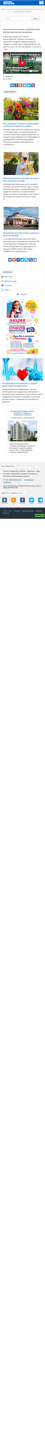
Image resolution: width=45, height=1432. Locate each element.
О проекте (17, 511)
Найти (35, 18)
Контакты (6, 513)
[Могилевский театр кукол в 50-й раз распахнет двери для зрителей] (22, 219)
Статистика (38, 511)
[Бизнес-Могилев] (9, 3)
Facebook (8, 285)
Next (35, 432)
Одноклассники (10, 281)
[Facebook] (16, 85)
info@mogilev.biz (15, 480)
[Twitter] (29, 85)
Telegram (24, 294)
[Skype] (27, 260)
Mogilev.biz (4, 9)
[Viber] (33, 85)
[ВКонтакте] (12, 85)
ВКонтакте (8, 277)
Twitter (6, 290)
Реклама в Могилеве (28, 511)
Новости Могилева (14, 9)
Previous (9, 432)
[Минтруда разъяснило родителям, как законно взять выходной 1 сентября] (22, 164)
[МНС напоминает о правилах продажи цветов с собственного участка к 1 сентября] (22, 109)
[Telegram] (24, 85)
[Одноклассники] (20, 85)
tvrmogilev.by (8, 76)
